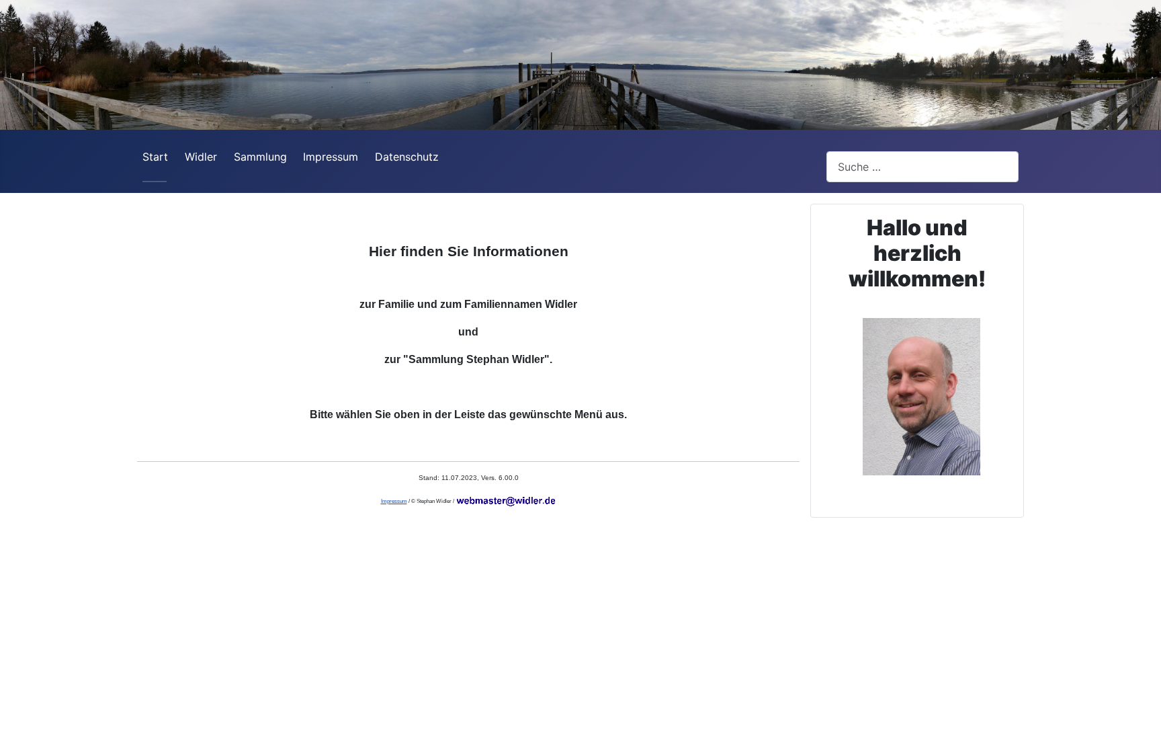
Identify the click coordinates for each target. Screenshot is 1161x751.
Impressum (330, 156)
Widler (201, 156)
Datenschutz (407, 156)
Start (155, 156)
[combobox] (922, 166)
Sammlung (260, 156)
